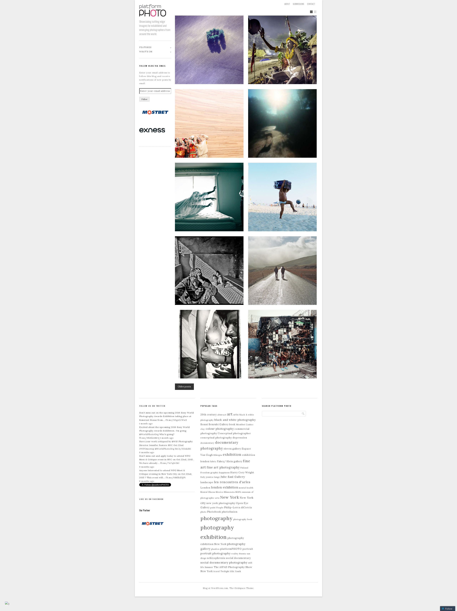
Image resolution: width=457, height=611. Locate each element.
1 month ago (146, 423)
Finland (244, 468)
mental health (246, 488)
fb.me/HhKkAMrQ (149, 438)
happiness (224, 472)
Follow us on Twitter (152, 406)
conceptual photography (216, 437)
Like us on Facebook (151, 499)
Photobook (214, 511)
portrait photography (215, 553)
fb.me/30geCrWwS (176, 420)
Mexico (219, 492)
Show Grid (311, 12)
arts (236, 414)
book (232, 424)
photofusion (229, 511)
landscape (206, 482)
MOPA (238, 492)
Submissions (298, 4)
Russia (242, 553)
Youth (238, 571)
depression (240, 437)
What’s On (145, 51)
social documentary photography (223, 562)
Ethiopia (218, 455)
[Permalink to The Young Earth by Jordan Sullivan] (282, 270)
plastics (215, 549)
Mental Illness (207, 492)
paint (213, 507)
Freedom (205, 472)
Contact (311, 4)
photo (203, 512)
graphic (214, 472)
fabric (213, 461)
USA (232, 571)
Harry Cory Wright (242, 472)
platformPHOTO (231, 548)
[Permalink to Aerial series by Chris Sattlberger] (209, 50)
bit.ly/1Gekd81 (183, 449)
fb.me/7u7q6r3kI (169, 463)
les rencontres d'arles (232, 482)
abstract (221, 414)
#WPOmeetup (146, 449)
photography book (242, 519)
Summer (209, 567)
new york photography (220, 503)
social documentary (238, 558)
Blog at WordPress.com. (216, 588)
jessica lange (213, 477)
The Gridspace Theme (241, 588)
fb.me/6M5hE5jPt (176, 477)
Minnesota (229, 492)
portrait (247, 548)
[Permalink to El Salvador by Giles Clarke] (282, 344)
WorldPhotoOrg (150, 434)
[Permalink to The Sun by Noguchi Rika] (282, 123)
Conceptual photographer (234, 433)
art (230, 414)
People (219, 507)
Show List (315, 12)
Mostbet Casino (244, 424)
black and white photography (235, 420)
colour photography (220, 428)
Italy (202, 477)
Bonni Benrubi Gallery (214, 424)
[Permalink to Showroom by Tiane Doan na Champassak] (209, 344)
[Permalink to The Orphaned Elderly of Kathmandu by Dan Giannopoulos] (209, 270)
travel (217, 571)
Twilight (224, 571)
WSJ (176, 441)
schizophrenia (216, 558)
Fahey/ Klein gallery (229, 461)
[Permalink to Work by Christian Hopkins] (209, 197)
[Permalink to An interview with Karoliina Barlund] (209, 123)
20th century (208, 414)
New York (229, 497)
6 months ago (146, 452)
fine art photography (223, 467)
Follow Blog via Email (152, 65)
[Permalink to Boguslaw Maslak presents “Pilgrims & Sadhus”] (282, 50)
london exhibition (224, 487)
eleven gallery (232, 448)
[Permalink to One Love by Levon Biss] (282, 197)
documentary (207, 443)
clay (202, 429)
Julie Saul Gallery (232, 476)
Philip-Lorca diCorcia (238, 507)
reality (234, 553)
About (287, 4)
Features (145, 47)
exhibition (232, 454)
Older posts (184, 386)
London (205, 487)
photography (216, 518)
